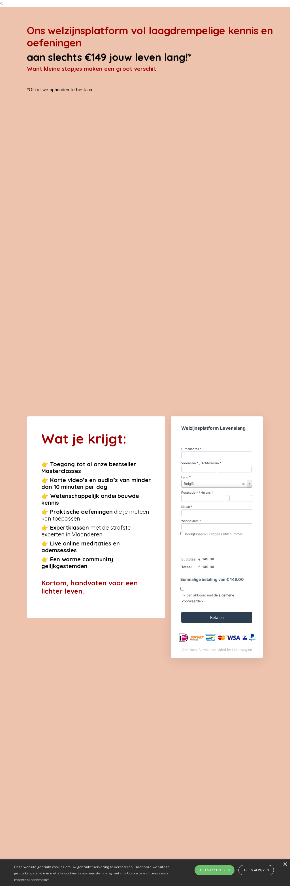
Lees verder (160, 873)
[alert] (145, 872)
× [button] (285, 864)
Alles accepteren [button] (214, 870)
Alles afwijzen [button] (256, 870)
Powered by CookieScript (31, 880)
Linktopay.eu (242, 650)
